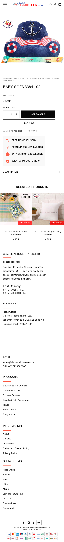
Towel (6, 405)
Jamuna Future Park (13, 493)
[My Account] (55, 4)
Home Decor (9, 409)
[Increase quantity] (17, 114)
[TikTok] (33, 522)
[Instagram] (28, 522)
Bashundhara (9, 503)
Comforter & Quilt (11, 390)
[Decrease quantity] (5, 114)
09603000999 (12, 262)
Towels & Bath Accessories (16, 400)
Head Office (9, 469)
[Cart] (59, 4)
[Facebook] (23, 522)
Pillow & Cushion (11, 395)
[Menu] (5, 4)
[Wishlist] (2, 195)
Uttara (6, 484)
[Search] (50, 4)
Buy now (29, 123)
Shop (34, 78)
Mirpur (6, 489)
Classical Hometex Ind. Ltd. (16, 78)
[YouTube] (38, 522)
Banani (6, 474)
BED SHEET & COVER (15, 385)
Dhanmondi (8, 508)
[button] (25, 223)
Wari (5, 479)
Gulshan (7, 498)
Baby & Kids (45, 78)
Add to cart (38, 114)
